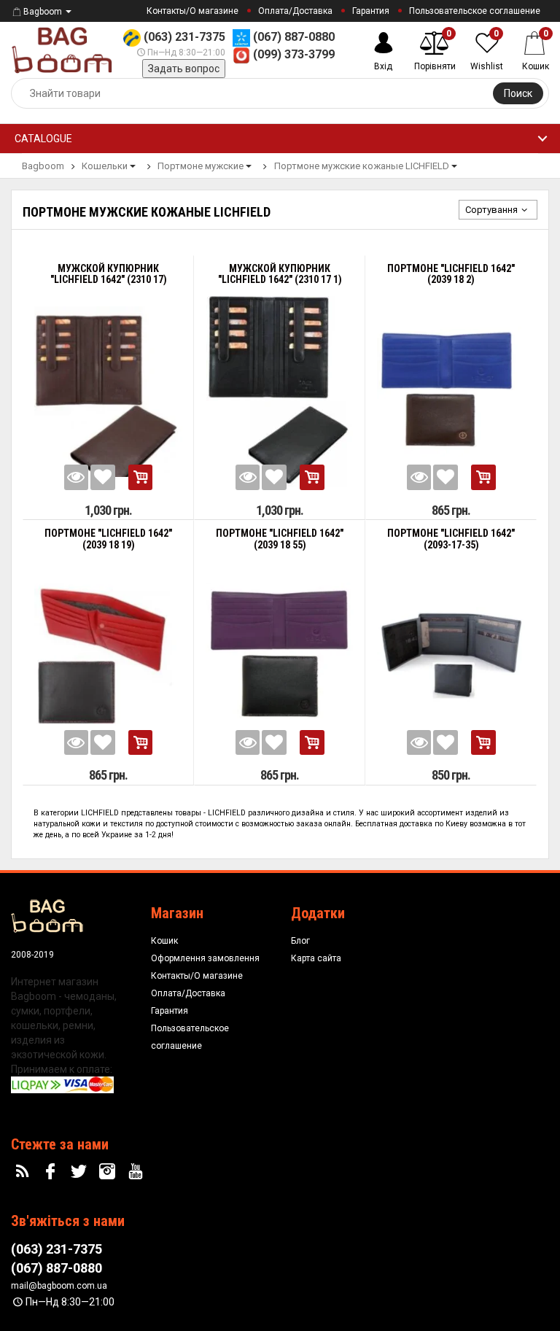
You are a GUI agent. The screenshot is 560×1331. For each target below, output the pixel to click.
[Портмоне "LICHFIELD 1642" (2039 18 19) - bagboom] (108, 656)
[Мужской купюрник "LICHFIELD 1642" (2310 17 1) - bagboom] (279, 391)
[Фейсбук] (52, 1172)
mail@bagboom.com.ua (59, 1286)
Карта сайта (316, 958)
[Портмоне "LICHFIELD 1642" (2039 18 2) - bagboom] (451, 392)
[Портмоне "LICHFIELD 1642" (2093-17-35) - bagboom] (451, 656)
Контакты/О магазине (192, 11)
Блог (300, 941)
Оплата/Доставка (295, 11)
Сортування (491, 209)
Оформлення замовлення (205, 958)
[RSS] (24, 1172)
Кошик (164, 941)
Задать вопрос (183, 68)
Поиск (518, 93)
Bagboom (42, 12)
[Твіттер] (81, 1172)
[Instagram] (109, 1172)
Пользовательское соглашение (474, 11)
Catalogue (43, 138)
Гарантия (370, 11)
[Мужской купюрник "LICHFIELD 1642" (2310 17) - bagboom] (108, 391)
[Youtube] (137, 1172)
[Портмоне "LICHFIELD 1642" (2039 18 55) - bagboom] (280, 657)
